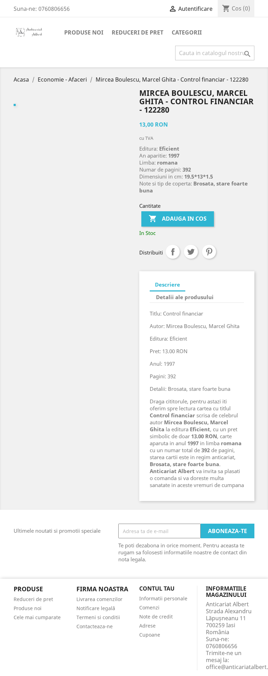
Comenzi (149, 607)
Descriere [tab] (167, 284)
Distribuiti (173, 252)
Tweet (191, 252)
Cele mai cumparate (37, 617)
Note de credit (156, 616)
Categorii (187, 32)
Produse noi (83, 32)
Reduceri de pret (137, 32)
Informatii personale (163, 598)
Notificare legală (95, 608)
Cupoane (149, 634)
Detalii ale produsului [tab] (185, 297)
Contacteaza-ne (94, 626)
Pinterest (209, 252)
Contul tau (156, 589)
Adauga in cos (178, 218)
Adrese (147, 625)
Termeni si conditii (98, 617)
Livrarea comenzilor (99, 599)
